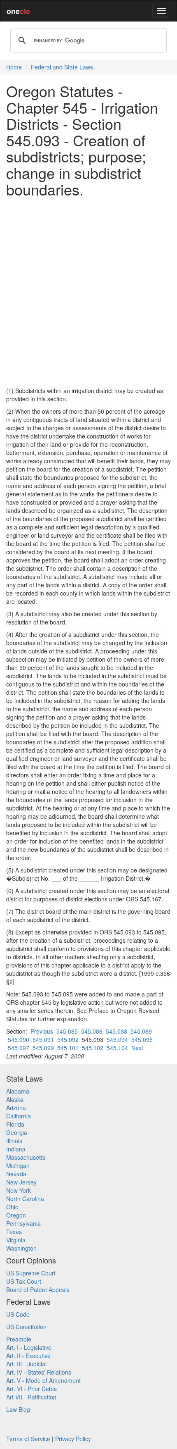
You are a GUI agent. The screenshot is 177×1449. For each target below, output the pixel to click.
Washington (21, 1248)
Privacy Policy (73, 1439)
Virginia (16, 1240)
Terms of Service (28, 1439)
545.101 (68, 1048)
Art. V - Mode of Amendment (43, 1380)
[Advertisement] (88, 292)
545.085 (67, 1031)
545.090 (18, 1039)
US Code (18, 1314)
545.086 (91, 1031)
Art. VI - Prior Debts (31, 1389)
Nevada (16, 1174)
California (18, 1116)
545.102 (92, 1048)
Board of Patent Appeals (38, 1289)
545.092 (68, 1039)
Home (14, 67)
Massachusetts (25, 1157)
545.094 (117, 1039)
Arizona (16, 1107)
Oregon (16, 1215)
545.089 (141, 1031)
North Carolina (25, 1198)
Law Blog (18, 1409)
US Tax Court (23, 1281)
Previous (41, 1031)
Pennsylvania (23, 1223)
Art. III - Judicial (26, 1364)
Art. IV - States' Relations (38, 1372)
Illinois (14, 1141)
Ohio (12, 1207)
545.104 (117, 1048)
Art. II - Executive (28, 1355)
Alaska (14, 1099)
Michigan (18, 1165)
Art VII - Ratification (31, 1397)
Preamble (18, 1339)
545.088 (116, 1031)
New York (18, 1190)
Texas (14, 1231)
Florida (15, 1124)
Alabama (17, 1091)
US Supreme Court (31, 1273)
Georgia (16, 1132)
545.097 (18, 1048)
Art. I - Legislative (28, 1347)
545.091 (43, 1039)
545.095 (142, 1039)
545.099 (43, 1048)
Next (137, 1048)
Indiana (16, 1149)
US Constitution (26, 1327)
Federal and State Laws (62, 67)
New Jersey (21, 1182)
